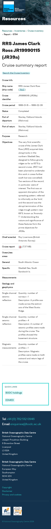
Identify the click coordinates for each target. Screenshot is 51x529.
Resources (7, 31)
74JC (22, 90)
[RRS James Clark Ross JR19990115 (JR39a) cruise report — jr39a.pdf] (20, 246)
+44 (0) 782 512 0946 (21, 419)
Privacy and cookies (11, 495)
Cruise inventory (35, 31)
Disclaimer (7, 491)
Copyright (7, 488)
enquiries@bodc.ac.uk (25, 424)
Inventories (19, 31)
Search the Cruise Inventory (16, 73)
